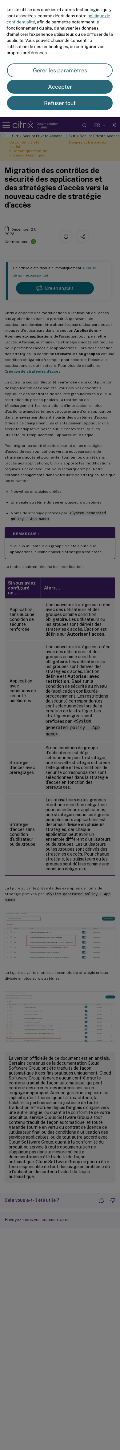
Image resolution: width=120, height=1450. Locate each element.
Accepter (60, 86)
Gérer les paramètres (60, 70)
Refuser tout (60, 103)
